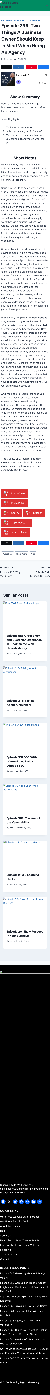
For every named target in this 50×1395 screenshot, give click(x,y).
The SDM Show (33, 20)
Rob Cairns (21, 554)
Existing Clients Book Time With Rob (20, 1245)
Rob (6, 59)
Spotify (15, 512)
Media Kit (5, 1249)
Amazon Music (19, 532)
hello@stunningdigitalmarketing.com (28, 1188)
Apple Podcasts (20, 522)
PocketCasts (18, 493)
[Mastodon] (21, 1202)
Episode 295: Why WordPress (10, 572)
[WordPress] (40, 1202)
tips (33, 554)
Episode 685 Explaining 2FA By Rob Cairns (23, 1306)
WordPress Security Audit (14, 1221)
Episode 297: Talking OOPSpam (40, 572)
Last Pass (8, 554)
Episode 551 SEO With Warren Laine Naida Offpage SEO (22, 761)
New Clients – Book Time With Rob (19, 1240)
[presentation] (25, 615)
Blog (2, 1231)
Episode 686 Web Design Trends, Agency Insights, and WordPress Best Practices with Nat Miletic (24, 1287)
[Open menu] (47, 5)
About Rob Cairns (10, 1226)
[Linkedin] (33, 1202)
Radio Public (18, 503)
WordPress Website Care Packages (19, 1216)
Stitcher (37, 512)
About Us (5, 1235)
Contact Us (6, 1259)
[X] (9, 1202)
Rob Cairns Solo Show (12, 20)
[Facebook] (3, 1202)
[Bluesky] (15, 1202)
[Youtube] (27, 1202)
